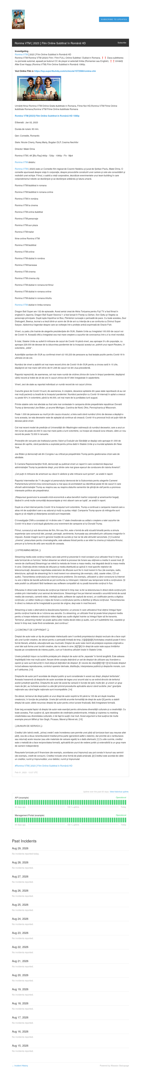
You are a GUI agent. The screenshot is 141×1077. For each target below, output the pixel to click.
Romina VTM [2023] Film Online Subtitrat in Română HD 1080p (47, 115)
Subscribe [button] (122, 42)
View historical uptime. (119, 791)
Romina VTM (21, 54)
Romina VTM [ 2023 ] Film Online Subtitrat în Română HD (50, 43)
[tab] (15, 802)
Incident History (20, 1065)
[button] (114, 19)
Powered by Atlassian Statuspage (114, 1065)
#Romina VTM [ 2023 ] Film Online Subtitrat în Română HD (43, 765)
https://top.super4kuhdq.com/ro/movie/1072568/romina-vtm (65, 71)
